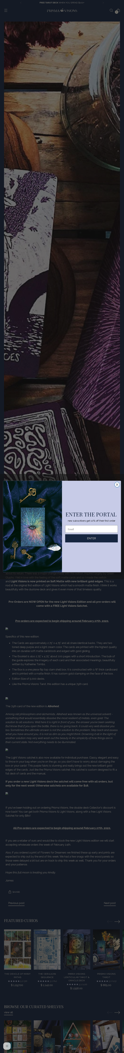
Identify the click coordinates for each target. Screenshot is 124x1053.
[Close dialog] (117, 484)
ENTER (91, 538)
